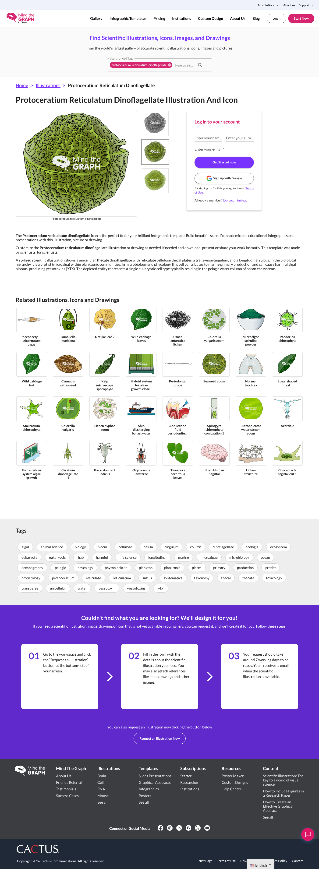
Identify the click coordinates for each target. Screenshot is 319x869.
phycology (85, 567)
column (195, 547)
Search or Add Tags (121, 58)
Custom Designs (235, 782)
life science (128, 557)
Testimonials (66, 789)
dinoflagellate (223, 547)
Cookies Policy (276, 861)
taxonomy (201, 578)
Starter (185, 776)
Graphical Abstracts (155, 782)
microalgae (209, 557)
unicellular (58, 588)
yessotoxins (136, 588)
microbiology (239, 557)
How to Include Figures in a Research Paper (283, 793)
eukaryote (29, 557)
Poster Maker (233, 776)
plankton (145, 567)
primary (219, 567)
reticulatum (122, 578)
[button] (141, 65)
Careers (297, 861)
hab (81, 557)
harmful (102, 557)
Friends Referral (69, 782)
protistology (30, 578)
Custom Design (210, 18)
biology (80, 547)
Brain (101, 776)
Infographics (149, 789)
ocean (265, 557)
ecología (252, 547)
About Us (237, 18)
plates (197, 567)
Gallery (96, 18)
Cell (100, 782)
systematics (173, 578)
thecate (248, 578)
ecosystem (278, 547)
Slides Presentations (155, 776)
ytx (160, 588)
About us (289, 5)
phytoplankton (116, 567)
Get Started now (224, 162)
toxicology (274, 578)
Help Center (231, 789)
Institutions (181, 18)
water (82, 588)
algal (25, 547)
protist (270, 567)
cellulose (125, 547)
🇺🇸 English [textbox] (258, 865)
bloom (102, 547)
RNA (101, 789)
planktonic (172, 567)
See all (102, 802)
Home (22, 85)
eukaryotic (57, 557)
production (245, 567)
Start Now (301, 18)
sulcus (147, 578)
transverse (29, 588)
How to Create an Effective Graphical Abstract (278, 806)
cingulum (171, 547)
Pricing (159, 18)
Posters (145, 795)
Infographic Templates (128, 18)
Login (276, 18)
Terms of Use (226, 861)
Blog (256, 18)
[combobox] (184, 64)
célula (148, 547)
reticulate (93, 578)
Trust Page (204, 861)
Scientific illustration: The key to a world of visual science (283, 780)
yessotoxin (107, 588)
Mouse (103, 795)
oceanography (32, 567)
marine (183, 557)
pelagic (60, 567)
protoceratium (63, 578)
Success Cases (67, 795)
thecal (226, 578)
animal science (52, 547)
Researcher (189, 782)
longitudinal (157, 557)
